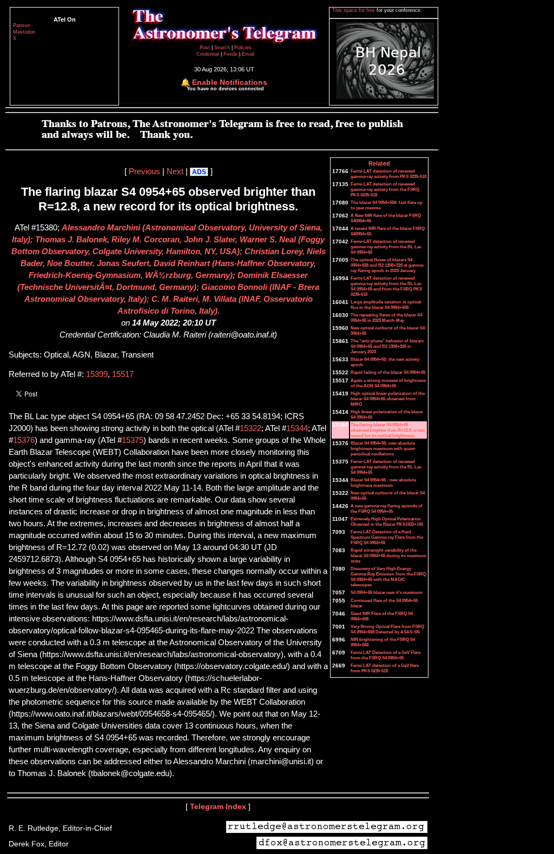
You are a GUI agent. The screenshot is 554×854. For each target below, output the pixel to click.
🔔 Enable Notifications (224, 82)
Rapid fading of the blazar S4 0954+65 (388, 372)
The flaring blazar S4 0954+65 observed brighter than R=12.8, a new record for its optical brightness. (388, 430)
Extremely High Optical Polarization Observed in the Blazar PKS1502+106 (387, 521)
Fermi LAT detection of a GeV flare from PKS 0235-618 (385, 668)
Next (175, 171)
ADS (199, 172)
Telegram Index (218, 806)
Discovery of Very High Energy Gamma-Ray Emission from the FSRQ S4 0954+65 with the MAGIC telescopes (388, 576)
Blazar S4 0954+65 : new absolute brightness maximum (383, 482)
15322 (250, 428)
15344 (297, 428)
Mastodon (24, 32)
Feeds (230, 54)
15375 (132, 440)
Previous (144, 171)
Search (223, 47)
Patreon (21, 25)
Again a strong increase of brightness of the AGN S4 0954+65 (388, 383)
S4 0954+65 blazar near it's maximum (387, 592)
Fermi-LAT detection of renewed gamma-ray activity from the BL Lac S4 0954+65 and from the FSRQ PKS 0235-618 (386, 286)
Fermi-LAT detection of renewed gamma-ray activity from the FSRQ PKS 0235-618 (385, 189)
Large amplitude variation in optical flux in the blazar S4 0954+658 (386, 304)
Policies (243, 47)
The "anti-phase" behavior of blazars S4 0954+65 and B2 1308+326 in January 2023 (387, 346)
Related (379, 163)
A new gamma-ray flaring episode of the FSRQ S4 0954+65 (387, 508)
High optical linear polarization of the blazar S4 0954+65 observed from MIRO (388, 398)
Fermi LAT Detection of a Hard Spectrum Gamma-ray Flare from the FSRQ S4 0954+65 (387, 537)
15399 (97, 374)
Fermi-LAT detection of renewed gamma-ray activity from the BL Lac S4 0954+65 (386, 247)
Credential (208, 54)
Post (206, 47)
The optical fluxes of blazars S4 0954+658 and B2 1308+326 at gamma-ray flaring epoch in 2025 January (388, 265)
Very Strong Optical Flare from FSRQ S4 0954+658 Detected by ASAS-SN (387, 629)
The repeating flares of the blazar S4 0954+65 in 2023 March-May (386, 317)
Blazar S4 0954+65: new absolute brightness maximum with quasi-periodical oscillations (383, 448)
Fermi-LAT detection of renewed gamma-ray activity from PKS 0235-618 (388, 173)
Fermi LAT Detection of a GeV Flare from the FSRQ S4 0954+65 (385, 655)
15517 (123, 374)
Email (248, 54)
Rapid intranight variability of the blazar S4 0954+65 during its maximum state (388, 555)
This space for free (354, 10)
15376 (24, 440)
